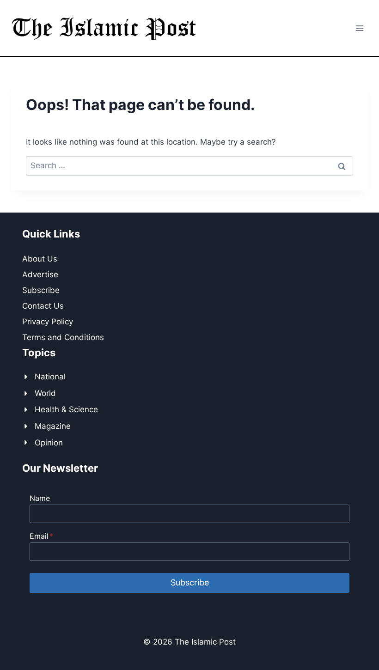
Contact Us (43, 306)
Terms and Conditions (63, 337)
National (50, 376)
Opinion (49, 442)
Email (41, 536)
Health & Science (66, 409)
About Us (39, 258)
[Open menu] (359, 28)
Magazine (53, 426)
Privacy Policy (47, 321)
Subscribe (41, 290)
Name (40, 498)
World (45, 393)
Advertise (40, 274)
